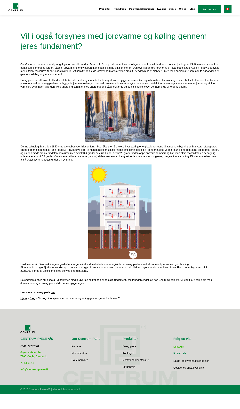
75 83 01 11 (27, 363)
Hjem (23, 298)
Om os (182, 9)
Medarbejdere (80, 353)
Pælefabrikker (80, 360)
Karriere (76, 346)
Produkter (104, 9)
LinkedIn (178, 346)
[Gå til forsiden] (15, 7)
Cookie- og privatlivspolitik (188, 367)
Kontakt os (209, 9)
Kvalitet (161, 9)
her (53, 292)
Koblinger (128, 353)
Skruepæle (128, 367)
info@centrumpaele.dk (34, 369)
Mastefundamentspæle (135, 360)
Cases (172, 9)
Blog (192, 9)
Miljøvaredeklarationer (141, 9)
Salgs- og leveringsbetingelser (191, 360)
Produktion (119, 9)
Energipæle (129, 346)
